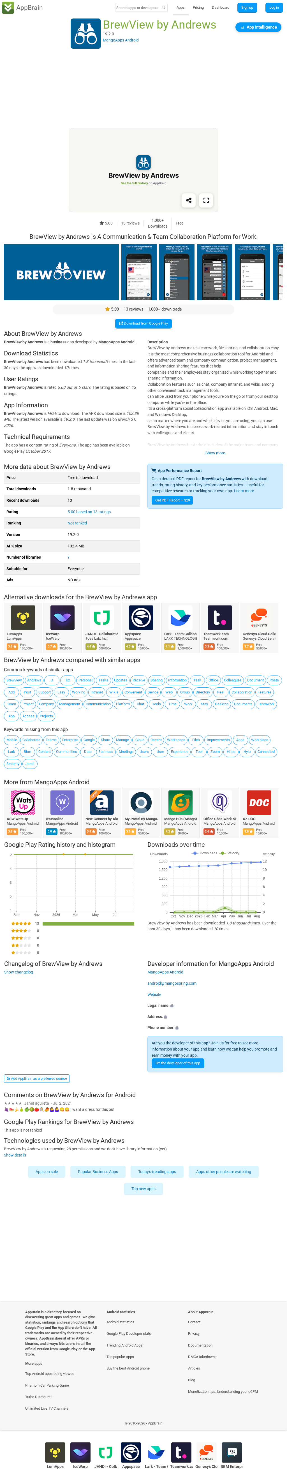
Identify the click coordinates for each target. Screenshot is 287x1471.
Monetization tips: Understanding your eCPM (223, 1391)
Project (28, 704)
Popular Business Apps (98, 1171)
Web (169, 692)
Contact (194, 1322)
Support (44, 692)
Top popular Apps (120, 1357)
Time (172, 704)
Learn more (244, 491)
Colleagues (233, 680)
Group (185, 692)
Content (44, 752)
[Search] (163, 8)
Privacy (194, 1333)
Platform (123, 704)
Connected (266, 752)
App (11, 716)
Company (46, 704)
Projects (46, 716)
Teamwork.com (216, 634)
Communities (66, 752)
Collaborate (31, 740)
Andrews (34, 680)
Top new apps (143, 1188)
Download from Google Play (145, 323)
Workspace (176, 740)
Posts (274, 680)
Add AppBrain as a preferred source (38, 1078)
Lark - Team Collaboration (180, 634)
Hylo (247, 752)
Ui (52, 680)
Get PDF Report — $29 (172, 500)
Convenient (133, 692)
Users (144, 752)
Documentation (200, 1345)
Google (89, 740)
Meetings (126, 752)
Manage (122, 740)
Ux (68, 680)
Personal (85, 680)
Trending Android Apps (124, 1345)
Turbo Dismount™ (39, 1397)
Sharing (157, 680)
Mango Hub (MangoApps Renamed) (180, 819)
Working (78, 692)
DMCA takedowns (202, 1357)
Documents (243, 704)
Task (197, 680)
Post (27, 692)
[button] (215, 1006)
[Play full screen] (206, 200)
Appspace (133, 634)
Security (12, 764)
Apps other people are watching (223, 1171)
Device (152, 692)
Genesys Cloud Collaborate (259, 634)
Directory (203, 692)
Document (255, 680)
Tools (156, 704)
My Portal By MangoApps (141, 819)
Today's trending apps (157, 1171)
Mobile (11, 740)
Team (11, 704)
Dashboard (220, 7)
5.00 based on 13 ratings (89, 512)
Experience (179, 752)
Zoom (215, 752)
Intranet (97, 692)
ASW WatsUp (17, 819)
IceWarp (53, 634)
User (160, 752)
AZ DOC (249, 819)
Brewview (14, 680)
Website (154, 994)
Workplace (259, 740)
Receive (139, 680)
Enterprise (70, 740)
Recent (156, 740)
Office (213, 680)
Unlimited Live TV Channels (46, 1408)
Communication (98, 704)
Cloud (139, 740)
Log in (274, 7)
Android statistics (120, 1322)
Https (231, 752)
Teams (51, 740)
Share (105, 740)
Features (265, 692)
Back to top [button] (274, 1425)
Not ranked (77, 523)
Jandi (30, 764)
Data (88, 752)
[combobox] (137, 7)
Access (28, 716)
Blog (191, 1380)
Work (188, 704)
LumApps (14, 634)
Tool (199, 752)
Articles (194, 1368)
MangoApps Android (61, 782)
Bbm (27, 752)
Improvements (218, 740)
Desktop (221, 704)
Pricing (198, 7)
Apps (181, 7)
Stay (204, 704)
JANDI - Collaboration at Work (101, 634)
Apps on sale (47, 1171)
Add (11, 692)
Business (105, 752)
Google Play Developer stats (129, 1333)
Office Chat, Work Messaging (219, 819)
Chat (140, 704)
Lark (11, 752)
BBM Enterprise (232, 1466)
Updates (120, 680)
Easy (61, 692)
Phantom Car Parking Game (47, 1385)
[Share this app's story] (188, 200)
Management (69, 704)
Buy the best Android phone (128, 1368)
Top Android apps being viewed (49, 1373)
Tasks (103, 680)
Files (196, 740)
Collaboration (242, 692)
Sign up (247, 7)
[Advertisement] (143, 89)
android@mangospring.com (171, 983)
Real (220, 692)
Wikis (113, 692)
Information (177, 680)
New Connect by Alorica (101, 819)
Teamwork (266, 704)
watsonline (55, 819)
